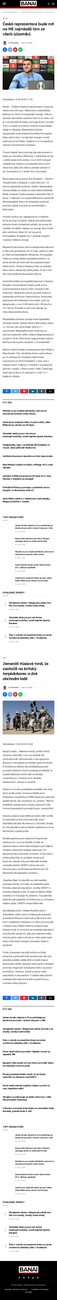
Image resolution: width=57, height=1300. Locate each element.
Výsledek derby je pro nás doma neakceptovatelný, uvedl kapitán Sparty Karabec (27, 435)
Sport (5, 18)
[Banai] (28, 3)
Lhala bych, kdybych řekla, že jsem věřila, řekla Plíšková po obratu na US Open (26, 423)
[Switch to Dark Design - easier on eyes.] (48, 4)
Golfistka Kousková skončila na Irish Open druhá (27, 456)
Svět (5, 658)
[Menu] (4, 4)
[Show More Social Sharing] (25, 49)
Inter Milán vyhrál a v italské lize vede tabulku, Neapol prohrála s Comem (26, 500)
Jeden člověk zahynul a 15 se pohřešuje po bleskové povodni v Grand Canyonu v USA (24, 1019)
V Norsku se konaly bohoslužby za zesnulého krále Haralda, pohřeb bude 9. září (28, 1109)
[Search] (53, 4)
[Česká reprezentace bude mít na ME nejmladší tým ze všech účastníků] (28, 73)
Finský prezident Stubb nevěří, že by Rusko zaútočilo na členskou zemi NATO (24, 1075)
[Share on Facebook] (5, 49)
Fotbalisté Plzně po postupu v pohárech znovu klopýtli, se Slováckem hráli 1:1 (26, 489)
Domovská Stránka (10, 12)
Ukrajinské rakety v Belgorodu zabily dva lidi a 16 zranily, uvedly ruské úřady (30, 604)
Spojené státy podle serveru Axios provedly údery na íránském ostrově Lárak (28, 1064)
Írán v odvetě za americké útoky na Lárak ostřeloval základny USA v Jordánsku (30, 636)
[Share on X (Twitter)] (10, 49)
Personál (14, 43)
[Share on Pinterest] (15, 49)
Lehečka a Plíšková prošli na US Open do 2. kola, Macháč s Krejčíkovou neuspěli (27, 477)
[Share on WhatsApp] (20, 49)
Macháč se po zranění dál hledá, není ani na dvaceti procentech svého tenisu (25, 412)
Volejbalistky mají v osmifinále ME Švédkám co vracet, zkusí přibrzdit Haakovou (26, 446)
